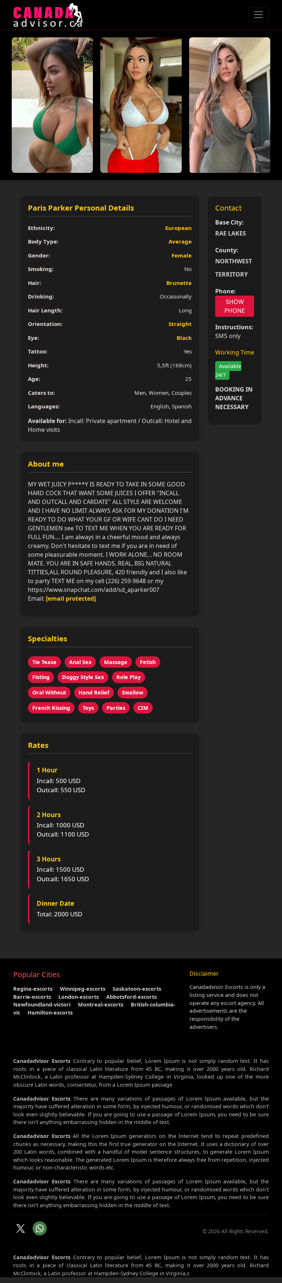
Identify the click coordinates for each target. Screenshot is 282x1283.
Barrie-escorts (32, 996)
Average (180, 241)
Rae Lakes (230, 233)
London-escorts (78, 996)
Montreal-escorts (100, 1004)
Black (184, 337)
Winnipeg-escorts (82, 988)
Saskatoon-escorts (137, 988)
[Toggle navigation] (258, 14)
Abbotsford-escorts (131, 996)
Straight (180, 323)
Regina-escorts (33, 988)
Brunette (179, 282)
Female (181, 255)
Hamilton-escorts (50, 1012)
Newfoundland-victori (41, 1004)
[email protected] (71, 598)
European (178, 227)
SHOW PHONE (234, 306)
